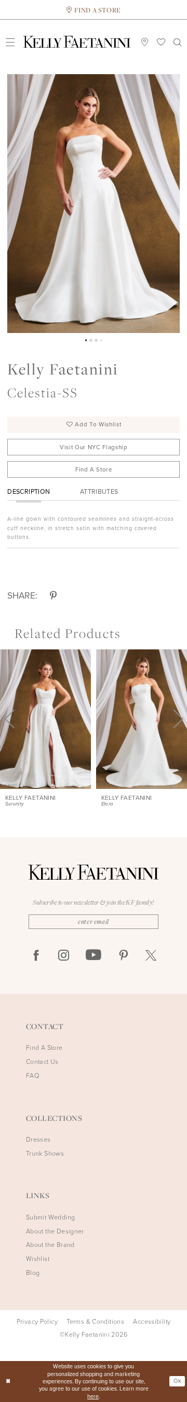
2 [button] (90, 340)
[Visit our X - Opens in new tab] (151, 955)
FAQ (32, 1075)
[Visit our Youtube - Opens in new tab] (93, 955)
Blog (33, 1272)
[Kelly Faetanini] (76, 42)
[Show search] (177, 42)
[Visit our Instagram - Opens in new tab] (64, 955)
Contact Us (42, 1061)
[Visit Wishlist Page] (161, 41)
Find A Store (93, 469)
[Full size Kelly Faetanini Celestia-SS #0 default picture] (93, 203)
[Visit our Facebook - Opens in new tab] (36, 955)
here (93, 1396)
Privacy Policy (37, 1321)
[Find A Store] (144, 41)
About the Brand (50, 1244)
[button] (9, 42)
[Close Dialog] (8, 1381)
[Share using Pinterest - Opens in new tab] (53, 595)
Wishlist (37, 1258)
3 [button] (96, 340)
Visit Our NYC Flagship (94, 447)
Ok (177, 1381)
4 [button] (101, 340)
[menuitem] (9, 42)
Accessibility (151, 1321)
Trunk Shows (45, 1153)
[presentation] (45, 719)
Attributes (99, 491)
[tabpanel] (93, 203)
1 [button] (86, 340)
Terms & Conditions (95, 1321)
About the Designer (55, 1231)
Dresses (38, 1139)
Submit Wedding (50, 1217)
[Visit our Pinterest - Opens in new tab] (123, 955)
